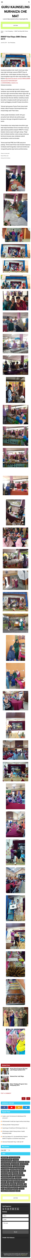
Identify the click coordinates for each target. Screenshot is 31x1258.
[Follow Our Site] (18, 1107)
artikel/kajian (4, 1157)
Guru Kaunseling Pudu (7, 1166)
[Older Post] (28, 1098)
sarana (8, 1186)
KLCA (10, 1173)
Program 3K (10, 1182)
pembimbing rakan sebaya (7, 1177)
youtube (18, 1190)
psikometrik (13, 1184)
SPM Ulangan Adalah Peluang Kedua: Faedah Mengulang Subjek (13, 1132)
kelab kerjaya (22, 1170)
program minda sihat (19, 1182)
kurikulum (15, 1173)
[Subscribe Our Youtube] (11, 1107)
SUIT (3, 1188)
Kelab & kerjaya (13, 1170)
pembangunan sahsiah (19, 1175)
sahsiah (3, 1186)
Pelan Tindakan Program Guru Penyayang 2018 (18, 1084)
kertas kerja (4, 1173)
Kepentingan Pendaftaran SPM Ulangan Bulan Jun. (15, 1128)
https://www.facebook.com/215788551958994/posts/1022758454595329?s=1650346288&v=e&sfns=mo (15, 81)
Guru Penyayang (11, 42)
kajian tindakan (5, 1170)
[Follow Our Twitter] (26, 1107)
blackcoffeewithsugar (14, 1157)
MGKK (21, 1173)
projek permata (5, 1184)
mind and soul (5, 1175)
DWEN (27, 1161)
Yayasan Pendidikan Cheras (8, 1190)
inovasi (12, 1168)
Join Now (15, 25)
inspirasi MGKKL (19, 1168)
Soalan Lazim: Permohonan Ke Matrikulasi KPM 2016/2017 (14, 1117)
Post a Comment (6, 1093)
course (14, 1161)
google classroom (6, 1164)
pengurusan (18, 1177)
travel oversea (9, 1188)
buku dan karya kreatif (7, 1159)
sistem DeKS (15, 1186)
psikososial (20, 1184)
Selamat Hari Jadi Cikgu (17, 1076)
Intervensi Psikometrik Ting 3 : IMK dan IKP (12, 1141)
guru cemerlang (15, 1164)
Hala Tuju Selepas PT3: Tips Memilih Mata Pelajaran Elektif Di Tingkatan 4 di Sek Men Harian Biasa (15, 1137)
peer (11, 1175)
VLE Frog (22, 1188)
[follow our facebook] (4, 1107)
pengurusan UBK (5, 1179)
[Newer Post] (24, 1098)
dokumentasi (21, 1161)
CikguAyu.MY (24, 1255)
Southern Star (23, 1186)
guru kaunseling (24, 1164)
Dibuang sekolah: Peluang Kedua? (10, 1124)
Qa (25, 1184)
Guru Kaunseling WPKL (18, 1166)
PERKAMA (24, 1179)
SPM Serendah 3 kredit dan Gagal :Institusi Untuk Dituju (16, 1121)
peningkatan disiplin (15, 1179)
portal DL (4, 1182)
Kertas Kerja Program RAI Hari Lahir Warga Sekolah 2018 (18, 1069)
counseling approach (6, 1161)
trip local (16, 1188)
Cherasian (16, 1159)
